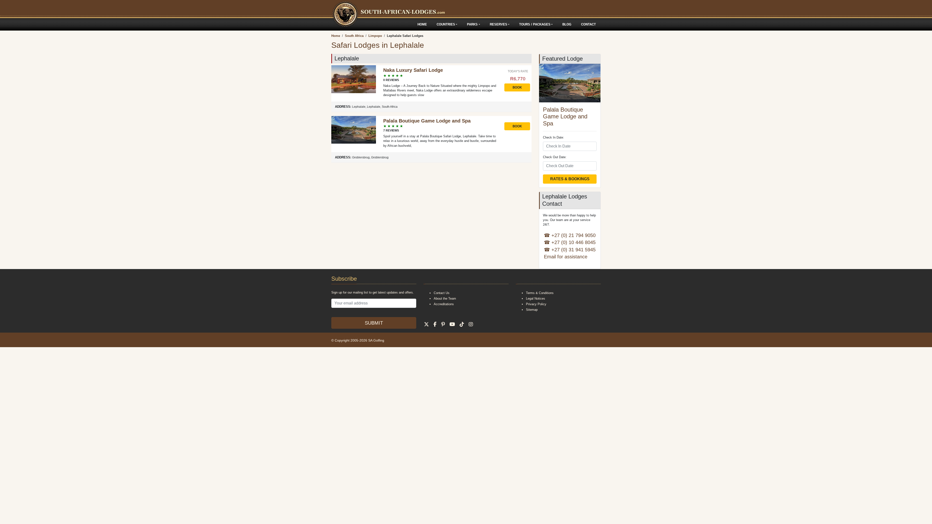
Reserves (498, 24)
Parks (472, 24)
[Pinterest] (443, 324)
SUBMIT (374, 323)
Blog (566, 24)
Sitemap (532, 309)
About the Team (445, 298)
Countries (446, 24)
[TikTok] (462, 324)
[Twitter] (426, 324)
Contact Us (441, 293)
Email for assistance (565, 256)
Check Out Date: (554, 157)
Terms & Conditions (540, 293)
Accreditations (444, 304)
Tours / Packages (534, 24)
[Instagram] (471, 324)
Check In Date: (553, 137)
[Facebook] (435, 324)
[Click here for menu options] (332, 24)
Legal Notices (535, 298)
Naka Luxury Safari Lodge (413, 70)
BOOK (517, 87)
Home (422, 24)
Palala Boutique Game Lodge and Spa (427, 120)
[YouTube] (452, 324)
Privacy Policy (536, 304)
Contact (588, 24)
